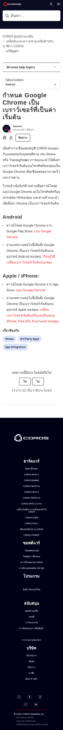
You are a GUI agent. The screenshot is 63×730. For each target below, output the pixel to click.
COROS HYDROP (31, 535)
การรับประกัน (31, 622)
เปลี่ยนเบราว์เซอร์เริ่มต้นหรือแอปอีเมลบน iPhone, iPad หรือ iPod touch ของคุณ (32, 315)
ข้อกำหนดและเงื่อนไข (25, 718)
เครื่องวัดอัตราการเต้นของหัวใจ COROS (31, 510)
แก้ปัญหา (12, 51)
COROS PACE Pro (31, 486)
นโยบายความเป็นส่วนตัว (25, 721)
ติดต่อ (31, 661)
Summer (17, 126)
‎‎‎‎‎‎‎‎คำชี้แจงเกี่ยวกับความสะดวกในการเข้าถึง (32, 725)
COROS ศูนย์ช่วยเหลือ (18, 36)
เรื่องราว (31, 667)
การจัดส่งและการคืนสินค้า (31, 628)
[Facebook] (31, 697)
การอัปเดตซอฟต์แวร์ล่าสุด (31, 568)
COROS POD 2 (31, 523)
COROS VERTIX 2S (31, 497)
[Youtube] (27, 704)
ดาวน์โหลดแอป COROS (31, 562)
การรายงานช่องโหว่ (31, 640)
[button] (31, 67)
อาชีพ (31, 673)
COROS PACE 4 (31, 492)
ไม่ (38, 381)
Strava (9, 339)
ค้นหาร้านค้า (31, 679)
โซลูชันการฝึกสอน (31, 556)
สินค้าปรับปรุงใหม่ (31, 589)
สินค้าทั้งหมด (31, 468)
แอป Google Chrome (30, 290)
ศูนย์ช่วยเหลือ (31, 611)
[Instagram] (21, 697)
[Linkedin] (38, 704)
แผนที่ (31, 616)
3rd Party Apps (29, 339)
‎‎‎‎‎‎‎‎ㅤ (42, 721)
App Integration (15, 347)
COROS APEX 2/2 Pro (31, 503)
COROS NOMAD (31, 480)
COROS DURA (31, 517)
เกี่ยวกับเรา (31, 655)
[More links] (58, 4)
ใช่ (25, 381)
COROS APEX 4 (31, 474)
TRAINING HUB (32, 550)
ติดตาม (22, 137)
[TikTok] (42, 697)
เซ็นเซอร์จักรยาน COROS (31, 529)
